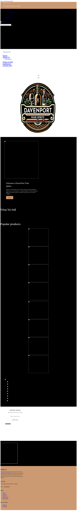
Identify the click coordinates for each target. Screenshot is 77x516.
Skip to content (3, 1)
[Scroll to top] (1, 514)
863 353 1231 (7, 486)
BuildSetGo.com (33, 511)
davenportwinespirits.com (7, 471)
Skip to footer (10, 1)
